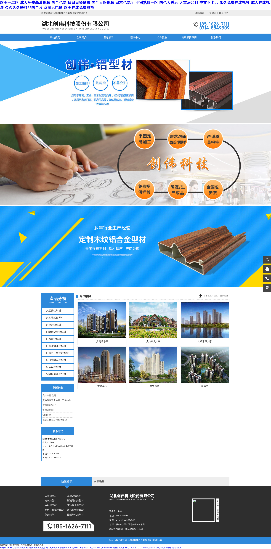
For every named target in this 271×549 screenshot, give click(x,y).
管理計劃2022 (49, 405)
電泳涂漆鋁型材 (57, 346)
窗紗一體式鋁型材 (58, 353)
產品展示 (109, 37)
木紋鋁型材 (54, 339)
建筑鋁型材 (54, 324)
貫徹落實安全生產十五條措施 (57, 400)
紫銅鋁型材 (54, 367)
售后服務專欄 (189, 37)
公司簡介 (211, 13)
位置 (216, 295)
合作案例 (162, 37)
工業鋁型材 (54, 310)
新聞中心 (135, 37)
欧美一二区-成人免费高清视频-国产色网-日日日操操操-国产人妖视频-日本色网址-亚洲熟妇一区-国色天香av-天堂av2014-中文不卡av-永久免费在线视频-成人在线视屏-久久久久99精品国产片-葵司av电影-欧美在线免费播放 (90, 547)
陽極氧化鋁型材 (57, 374)
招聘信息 (47, 415)
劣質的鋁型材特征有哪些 (55, 420)
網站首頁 (199, 13)
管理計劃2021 (49, 410)
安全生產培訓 (49, 395)
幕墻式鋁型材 (56, 317)
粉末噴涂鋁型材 (57, 360)
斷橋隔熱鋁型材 (57, 331)
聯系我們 (223, 13)
